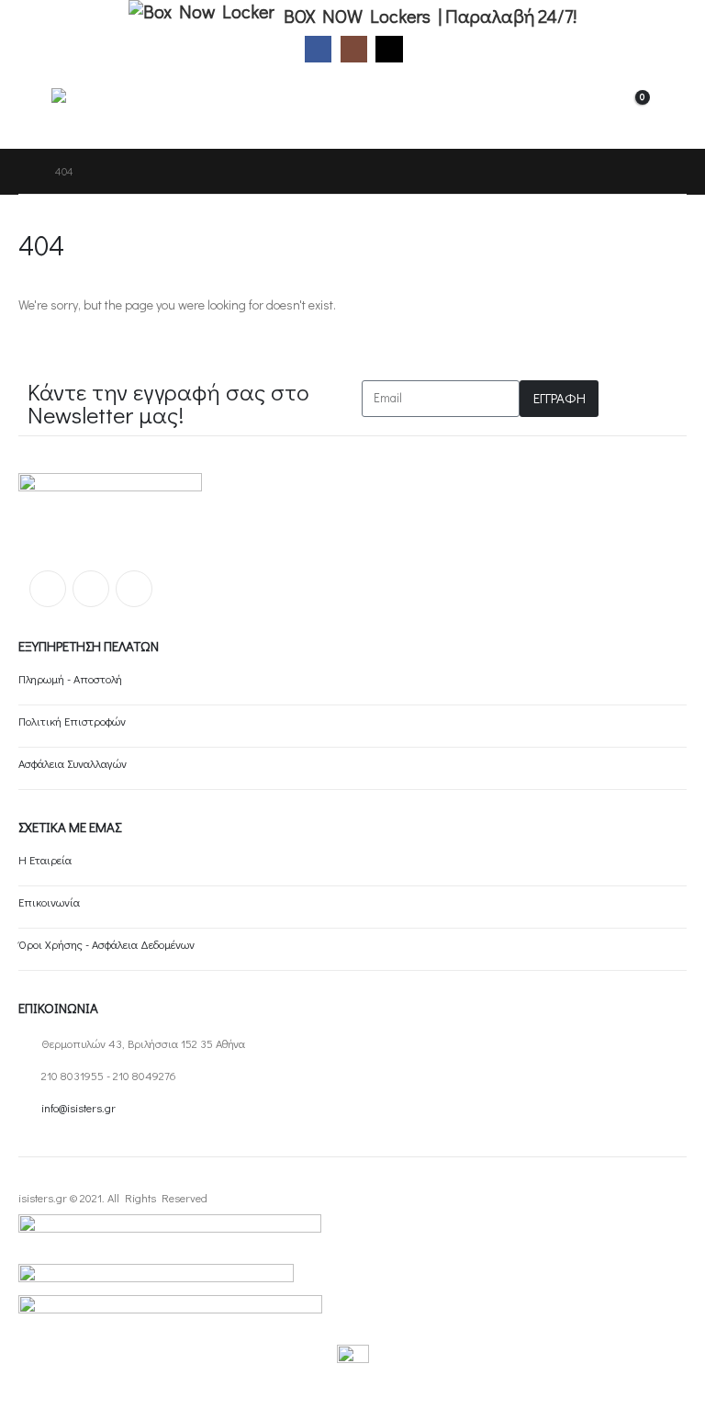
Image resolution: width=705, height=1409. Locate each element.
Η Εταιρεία (45, 859)
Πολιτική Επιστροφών (72, 721)
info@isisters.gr (78, 1107)
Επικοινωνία (49, 902)
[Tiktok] (388, 49)
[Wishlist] (672, 107)
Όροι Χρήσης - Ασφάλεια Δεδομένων (106, 944)
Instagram (91, 588)
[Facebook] (318, 49)
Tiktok (134, 588)
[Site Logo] (102, 107)
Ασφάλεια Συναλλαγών (72, 763)
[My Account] (584, 107)
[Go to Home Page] (23, 171)
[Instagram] (354, 49)
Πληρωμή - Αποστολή (70, 678)
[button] (34, 107)
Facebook (47, 588)
